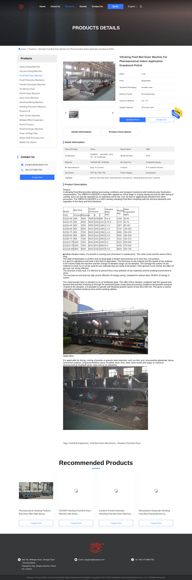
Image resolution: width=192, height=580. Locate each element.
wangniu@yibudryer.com (36, 165)
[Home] (21, 6)
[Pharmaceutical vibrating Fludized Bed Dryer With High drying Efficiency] (36, 490)
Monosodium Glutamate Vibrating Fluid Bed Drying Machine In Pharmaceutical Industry (154, 512)
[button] (22, 496)
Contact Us (97, 6)
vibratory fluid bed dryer (129, 443)
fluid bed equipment (78, 443)
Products (69, 6)
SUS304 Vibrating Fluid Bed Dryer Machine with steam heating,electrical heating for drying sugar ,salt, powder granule (75, 512)
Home (42, 6)
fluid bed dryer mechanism (103, 443)
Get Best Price (132, 120)
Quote (115, 6)
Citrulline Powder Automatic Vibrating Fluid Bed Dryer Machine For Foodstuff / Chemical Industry (115, 512)
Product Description (120, 132)
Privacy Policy (41, 577)
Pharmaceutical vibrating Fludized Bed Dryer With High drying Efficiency (35, 512)
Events (83, 6)
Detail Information (81, 132)
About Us (55, 6)
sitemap (30, 577)
